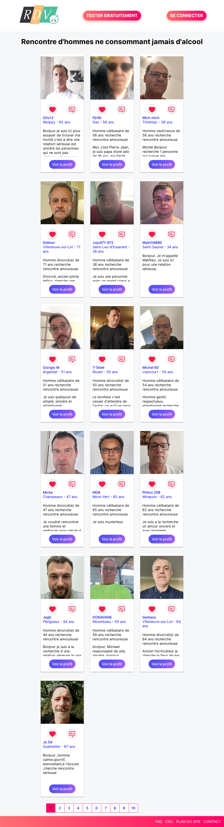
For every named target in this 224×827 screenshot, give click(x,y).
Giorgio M (51, 367)
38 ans (98, 251)
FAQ (158, 821)
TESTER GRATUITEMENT (112, 15)
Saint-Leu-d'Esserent (110, 247)
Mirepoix (149, 496)
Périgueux (51, 621)
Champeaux (53, 496)
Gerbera (149, 617)
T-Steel (98, 367)
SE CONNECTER (186, 15)
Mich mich (150, 117)
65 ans (118, 496)
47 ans (71, 496)
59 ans (120, 621)
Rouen (98, 372)
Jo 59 (47, 742)
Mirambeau (102, 621)
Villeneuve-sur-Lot (58, 247)
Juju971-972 (103, 242)
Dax (96, 122)
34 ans (172, 247)
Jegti (47, 617)
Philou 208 (151, 492)
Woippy (49, 122)
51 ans (66, 372)
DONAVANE (102, 617)
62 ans (64, 122)
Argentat (50, 372)
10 (133, 808)
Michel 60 (150, 367)
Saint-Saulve (152, 247)
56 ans (108, 122)
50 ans (112, 372)
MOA (96, 492)
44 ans (68, 621)
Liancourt (150, 372)
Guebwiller (51, 746)
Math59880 (152, 242)
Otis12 (48, 117)
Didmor (49, 242)
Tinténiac (150, 122)
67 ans (69, 746)
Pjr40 (97, 117)
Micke (48, 492)
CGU (169, 821)
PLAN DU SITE (188, 821)
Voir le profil (62, 164)
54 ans (167, 372)
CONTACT (212, 821)
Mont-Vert (101, 496)
